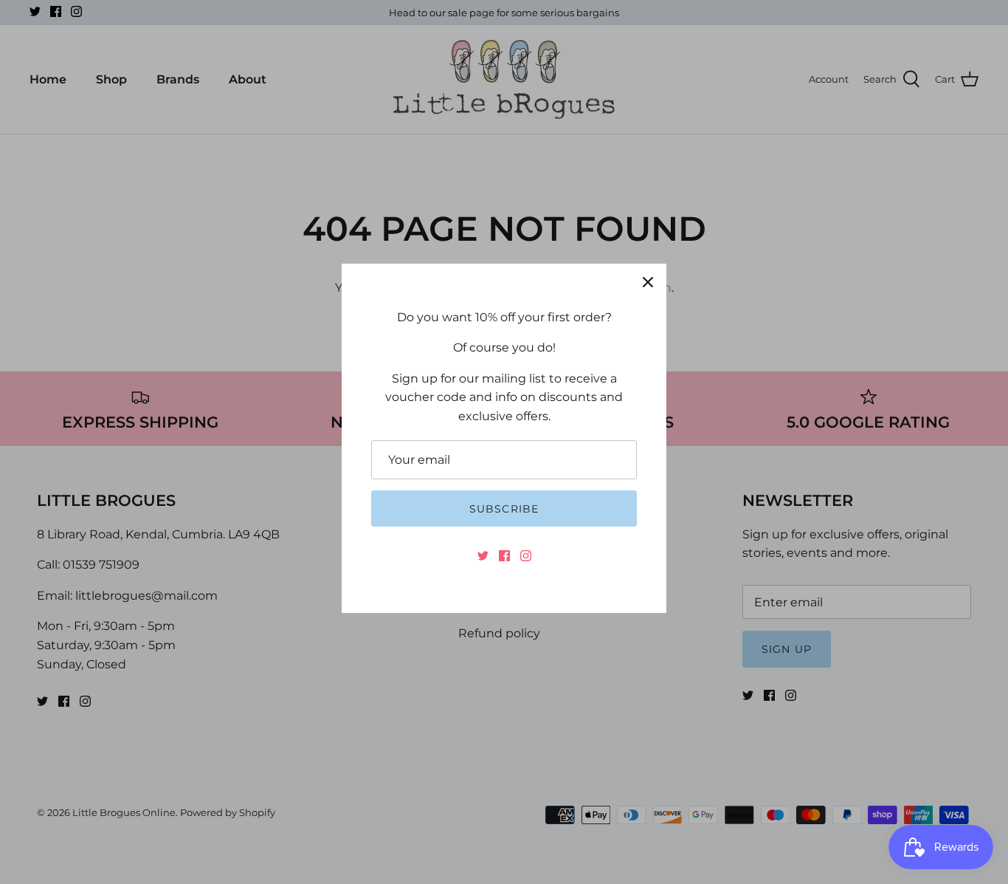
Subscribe (504, 508)
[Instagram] (525, 555)
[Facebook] (504, 555)
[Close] (648, 282)
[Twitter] (483, 555)
